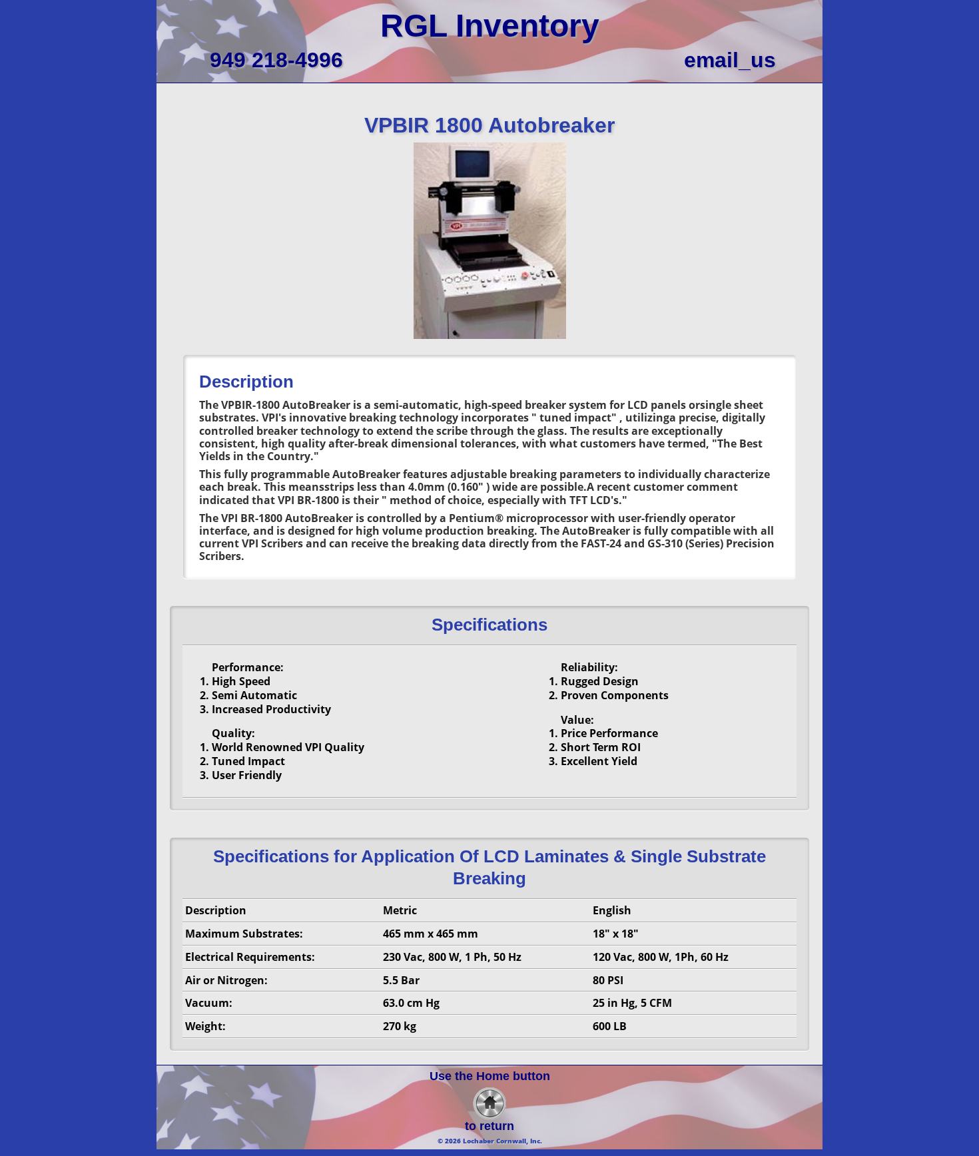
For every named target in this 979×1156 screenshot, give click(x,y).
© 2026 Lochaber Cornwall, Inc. (490, 1140)
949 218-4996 (276, 60)
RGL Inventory (489, 25)
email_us (730, 60)
